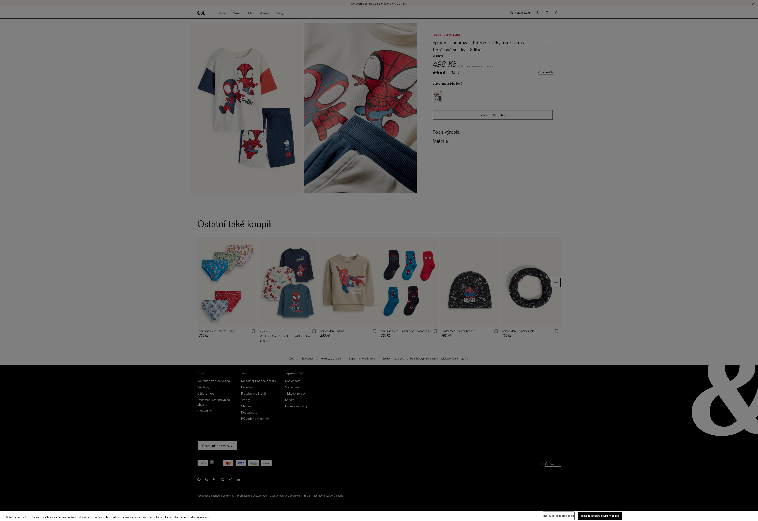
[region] (379, 516)
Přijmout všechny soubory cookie (600, 515)
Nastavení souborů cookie (558, 515)
